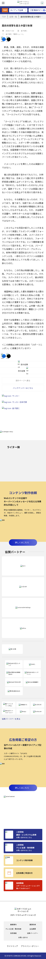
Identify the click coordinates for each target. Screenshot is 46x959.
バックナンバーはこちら (23, 388)
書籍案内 (13, 924)
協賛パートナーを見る (11, 719)
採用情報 (13, 933)
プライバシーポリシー (30, 946)
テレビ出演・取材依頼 (13, 929)
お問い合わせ (23, 937)
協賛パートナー (32, 933)
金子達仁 (24, 31)
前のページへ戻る (23, 380)
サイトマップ (12, 946)
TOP (5, 10)
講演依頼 (33, 924)
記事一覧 (13, 17)
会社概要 (33, 929)
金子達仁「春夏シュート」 (15, 34)
